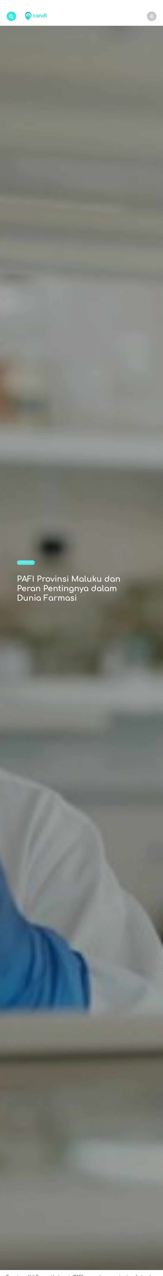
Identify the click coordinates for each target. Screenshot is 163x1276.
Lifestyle (26, 562)
